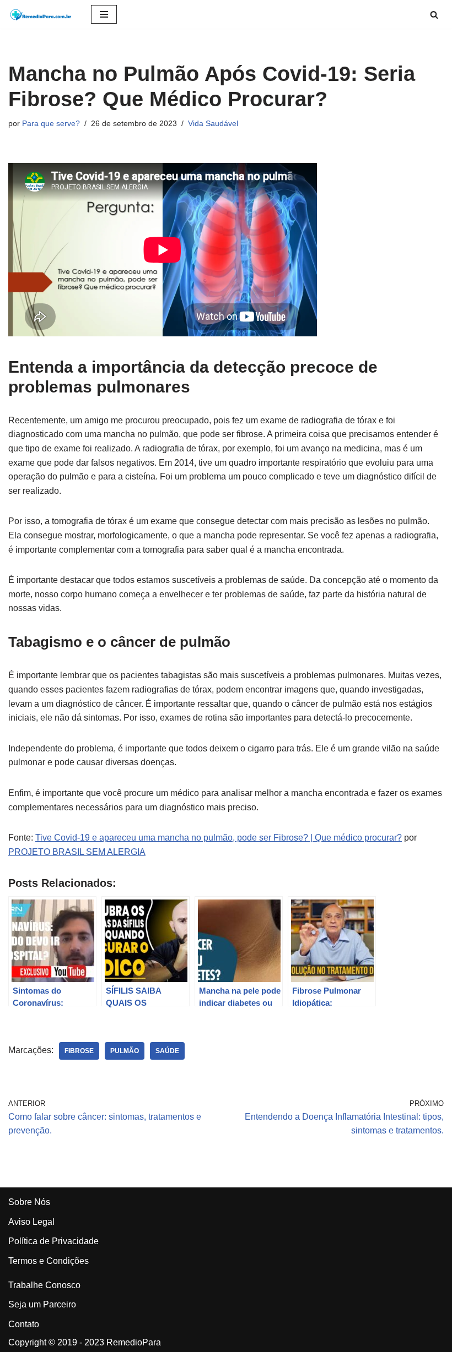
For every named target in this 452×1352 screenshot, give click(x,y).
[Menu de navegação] (104, 14)
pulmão (124, 1051)
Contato (23, 1324)
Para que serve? (51, 123)
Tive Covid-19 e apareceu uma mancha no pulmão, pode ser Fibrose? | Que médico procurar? (218, 837)
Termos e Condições (48, 1261)
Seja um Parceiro (42, 1304)
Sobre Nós (29, 1202)
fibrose (79, 1051)
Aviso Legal (31, 1221)
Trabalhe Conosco (44, 1285)
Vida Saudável (213, 123)
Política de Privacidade (53, 1241)
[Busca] (434, 14)
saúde (167, 1051)
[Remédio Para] (41, 14)
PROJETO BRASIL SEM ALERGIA (77, 852)
